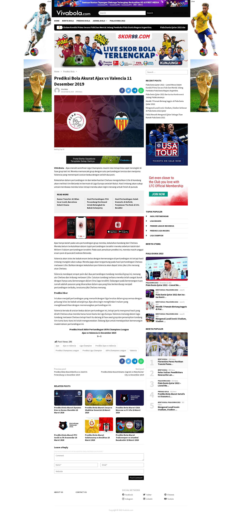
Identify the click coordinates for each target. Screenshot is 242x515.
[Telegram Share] (135, 90)
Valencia (133, 350)
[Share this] (122, 90)
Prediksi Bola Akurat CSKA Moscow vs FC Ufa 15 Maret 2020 (128, 410)
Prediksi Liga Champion (92, 350)
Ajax (57, 345)
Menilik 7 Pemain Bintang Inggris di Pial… (171, 308)
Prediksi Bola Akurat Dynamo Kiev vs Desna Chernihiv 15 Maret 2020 (67, 410)
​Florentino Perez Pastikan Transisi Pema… (170, 362)
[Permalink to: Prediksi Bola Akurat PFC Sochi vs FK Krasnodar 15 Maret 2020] (68, 425)
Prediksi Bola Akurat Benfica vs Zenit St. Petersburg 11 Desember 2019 (71, 372)
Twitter (148, 495)
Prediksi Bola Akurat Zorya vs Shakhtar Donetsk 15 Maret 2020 (98, 410)
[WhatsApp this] (141, 90)
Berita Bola (160, 290)
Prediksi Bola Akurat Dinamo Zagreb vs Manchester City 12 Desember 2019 (122, 372)
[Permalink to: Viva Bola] (57, 90)
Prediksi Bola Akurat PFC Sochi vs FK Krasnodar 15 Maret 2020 (65, 437)
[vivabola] (76, 12)
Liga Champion (86, 345)
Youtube (170, 499)
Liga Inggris (155, 221)
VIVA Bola (59, 168)
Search (150, 13)
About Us (58, 492)
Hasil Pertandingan (159, 216)
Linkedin (149, 499)
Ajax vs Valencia (69, 345)
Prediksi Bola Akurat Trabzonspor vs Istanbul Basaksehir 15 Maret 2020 (127, 437)
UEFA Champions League (116, 350)
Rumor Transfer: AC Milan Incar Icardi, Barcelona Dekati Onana (68, 202)
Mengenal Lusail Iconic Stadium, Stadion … (171, 320)
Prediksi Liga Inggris (160, 231)
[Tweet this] (128, 90)
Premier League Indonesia (162, 226)
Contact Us (81, 492)
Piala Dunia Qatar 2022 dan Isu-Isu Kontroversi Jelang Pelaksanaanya (158, 27)
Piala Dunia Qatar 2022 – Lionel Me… (163, 285)
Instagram (129, 499)
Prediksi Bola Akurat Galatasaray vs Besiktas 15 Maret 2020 (97, 437)
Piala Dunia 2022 (152, 283)
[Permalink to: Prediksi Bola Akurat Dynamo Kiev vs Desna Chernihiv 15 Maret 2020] (68, 398)
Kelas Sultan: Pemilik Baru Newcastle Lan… (170, 373)
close (49, 1)
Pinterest (170, 495)
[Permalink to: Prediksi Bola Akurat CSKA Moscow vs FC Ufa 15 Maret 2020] (130, 398)
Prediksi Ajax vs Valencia (106, 345)
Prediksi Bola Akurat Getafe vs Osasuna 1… (171, 395)
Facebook (129, 495)
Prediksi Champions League (67, 350)
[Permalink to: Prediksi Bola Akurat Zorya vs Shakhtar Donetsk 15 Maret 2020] (99, 398)
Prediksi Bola (163, 392)
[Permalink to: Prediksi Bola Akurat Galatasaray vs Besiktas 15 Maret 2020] (99, 425)
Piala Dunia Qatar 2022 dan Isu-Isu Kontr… (170, 295)
